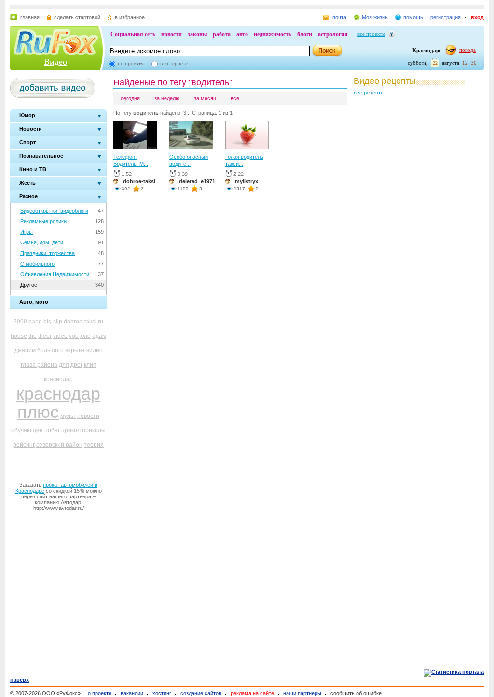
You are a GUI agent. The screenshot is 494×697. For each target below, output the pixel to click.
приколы (94, 430)
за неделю (166, 98)
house (19, 336)
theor (45, 336)
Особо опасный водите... (188, 160)
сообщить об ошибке (356, 693)
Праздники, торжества (47, 253)
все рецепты (369, 92)
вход (477, 17)
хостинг (161, 693)
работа (222, 34)
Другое (28, 285)
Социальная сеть (132, 34)
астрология (333, 34)
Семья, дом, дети (41, 242)
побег (52, 430)
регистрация (445, 17)
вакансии (132, 693)
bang (35, 321)
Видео (55, 62)
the (32, 336)
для (64, 365)
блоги (304, 34)
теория (94, 445)
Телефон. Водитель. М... (130, 160)
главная (30, 17)
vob (74, 336)
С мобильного (37, 264)
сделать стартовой (77, 17)
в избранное (130, 17)
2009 (20, 321)
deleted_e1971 (197, 181)
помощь (413, 17)
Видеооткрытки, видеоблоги (54, 211)
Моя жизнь (375, 17)
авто (242, 34)
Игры (26, 232)
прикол (71, 430)
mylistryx (246, 181)
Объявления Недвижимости (54, 274)
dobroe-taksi (139, 181)
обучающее (27, 430)
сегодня (130, 98)
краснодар (58, 379)
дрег (76, 365)
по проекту (131, 63)
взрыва (75, 350)
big (47, 321)
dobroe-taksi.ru (83, 321)
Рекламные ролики (43, 221)
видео (94, 350)
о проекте (99, 693)
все (235, 98)
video (60, 336)
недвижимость (272, 34)
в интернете (174, 63)
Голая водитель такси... (244, 160)
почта (339, 17)
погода (467, 50)
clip (57, 321)
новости (171, 34)
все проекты (371, 34)
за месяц (205, 98)
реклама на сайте (252, 693)
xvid (85, 336)
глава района (39, 365)
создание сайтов (200, 693)
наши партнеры (302, 693)
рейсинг (24, 445)
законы (197, 34)
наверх (19, 680)
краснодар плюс (58, 403)
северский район (59, 445)
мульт (68, 416)
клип (90, 365)
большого (50, 350)
